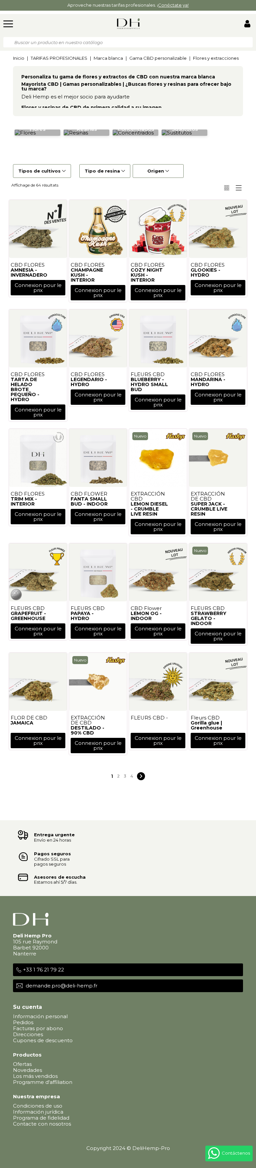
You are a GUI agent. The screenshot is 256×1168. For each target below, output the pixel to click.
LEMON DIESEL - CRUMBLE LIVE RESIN (149, 509)
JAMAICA (22, 723)
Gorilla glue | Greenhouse (206, 725)
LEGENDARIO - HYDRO (89, 381)
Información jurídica (38, 1112)
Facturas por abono (38, 1028)
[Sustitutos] (177, 132)
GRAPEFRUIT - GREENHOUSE (28, 615)
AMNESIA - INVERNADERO (29, 272)
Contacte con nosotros (42, 1124)
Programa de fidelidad (41, 1118)
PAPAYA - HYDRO (82, 615)
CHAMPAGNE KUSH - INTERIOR (87, 275)
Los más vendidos (35, 1076)
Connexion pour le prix (38, 287)
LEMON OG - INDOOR (146, 615)
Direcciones (28, 1034)
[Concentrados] (133, 132)
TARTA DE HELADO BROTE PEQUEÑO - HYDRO (25, 389)
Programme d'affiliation (42, 1082)
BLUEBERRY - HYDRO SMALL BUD (149, 384)
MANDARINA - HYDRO (208, 381)
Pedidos (23, 1022)
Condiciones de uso (37, 1106)
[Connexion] (247, 24)
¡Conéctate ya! (173, 5)
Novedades (27, 1070)
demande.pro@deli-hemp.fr (61, 985)
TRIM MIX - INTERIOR (24, 501)
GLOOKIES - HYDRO (205, 272)
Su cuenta (27, 1007)
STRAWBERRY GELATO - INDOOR (208, 618)
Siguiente (141, 776)
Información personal (40, 1016)
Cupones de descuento (43, 1040)
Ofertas (22, 1064)
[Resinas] (76, 132)
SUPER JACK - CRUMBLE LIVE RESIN (209, 509)
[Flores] (25, 132)
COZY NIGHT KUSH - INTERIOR (147, 275)
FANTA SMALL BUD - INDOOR (89, 501)
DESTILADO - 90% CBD (87, 730)
